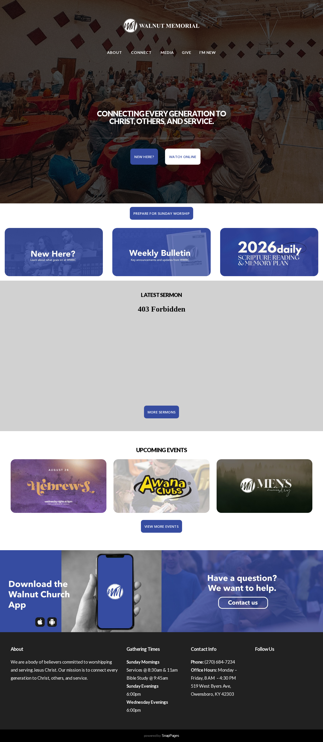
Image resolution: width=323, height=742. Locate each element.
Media (167, 52)
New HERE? (144, 156)
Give (186, 52)
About (115, 52)
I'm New (207, 52)
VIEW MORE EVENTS (161, 526)
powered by (161, 735)
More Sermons (162, 412)
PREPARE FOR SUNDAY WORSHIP (161, 213)
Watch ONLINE (182, 156)
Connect (142, 52)
